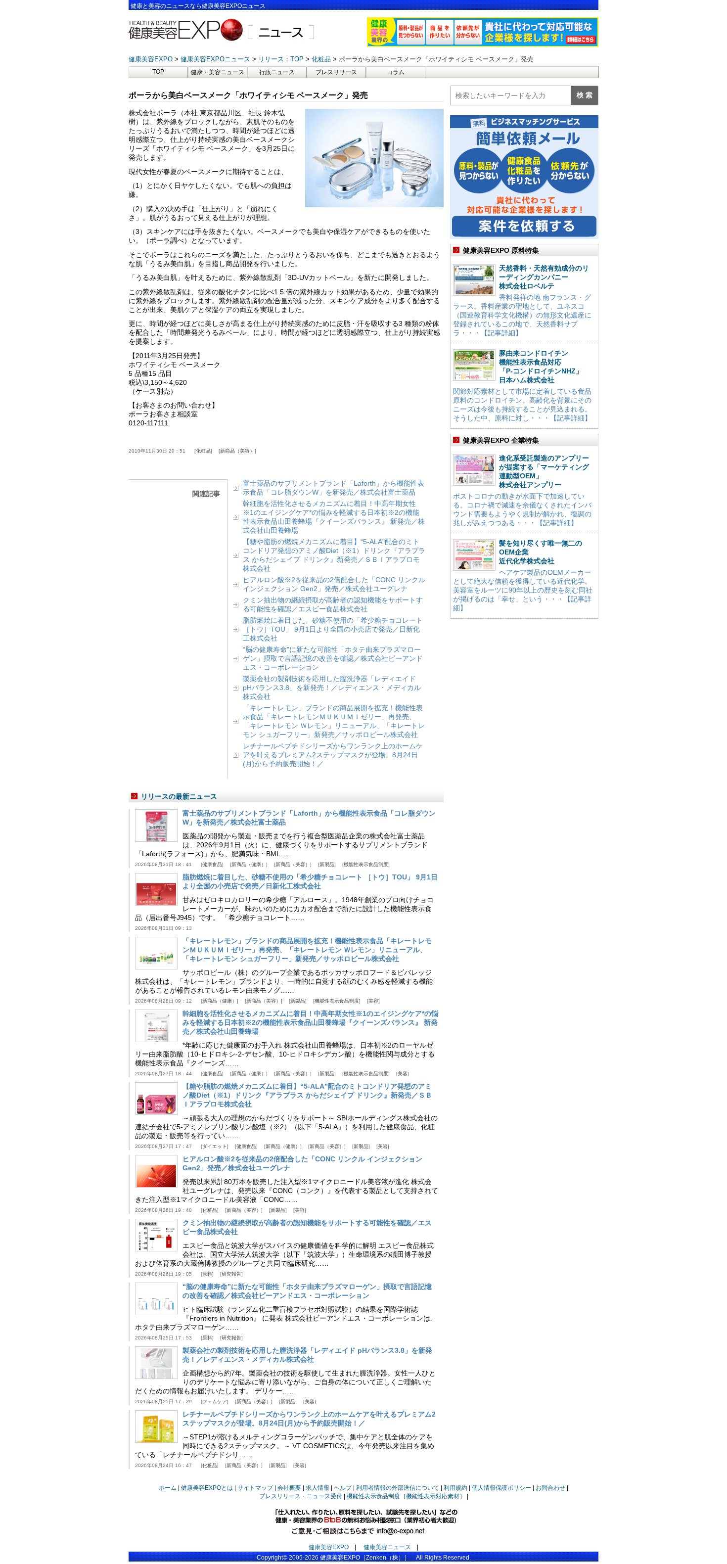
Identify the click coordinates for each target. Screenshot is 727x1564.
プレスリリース (336, 72)
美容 (373, 1001)
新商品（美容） (237, 451)
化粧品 (203, 451)
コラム (396, 72)
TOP (158, 71)
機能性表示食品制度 (366, 864)
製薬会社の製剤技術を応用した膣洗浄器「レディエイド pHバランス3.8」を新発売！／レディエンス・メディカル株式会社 (332, 687)
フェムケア (214, 1401)
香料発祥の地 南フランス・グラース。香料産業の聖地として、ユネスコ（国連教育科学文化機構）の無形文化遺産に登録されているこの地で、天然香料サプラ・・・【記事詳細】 (522, 315)
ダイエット (214, 1146)
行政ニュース (277, 72)
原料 (207, 1274)
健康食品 (212, 864)
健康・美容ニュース (217, 72)
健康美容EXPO (329, 1547)
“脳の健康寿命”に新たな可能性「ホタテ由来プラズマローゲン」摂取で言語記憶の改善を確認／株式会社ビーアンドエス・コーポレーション (333, 658)
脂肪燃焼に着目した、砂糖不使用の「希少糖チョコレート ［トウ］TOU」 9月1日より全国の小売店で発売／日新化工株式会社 (333, 629)
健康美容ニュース (387, 1547)
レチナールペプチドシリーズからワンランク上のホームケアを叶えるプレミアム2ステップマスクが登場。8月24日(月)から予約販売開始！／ (333, 755)
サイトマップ (255, 1487)
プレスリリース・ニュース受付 (300, 1496)
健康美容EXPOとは (207, 1487)
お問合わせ (550, 1487)
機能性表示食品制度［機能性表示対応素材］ (406, 1496)
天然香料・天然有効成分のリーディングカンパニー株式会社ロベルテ (544, 277)
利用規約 (455, 1487)
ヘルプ (343, 1487)
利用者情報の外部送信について (397, 1487)
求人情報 (317, 1487)
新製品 (326, 864)
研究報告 (231, 1274)
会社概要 (289, 1487)
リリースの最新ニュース (179, 796)
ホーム (168, 1487)
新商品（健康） (248, 864)
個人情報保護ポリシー (501, 1487)
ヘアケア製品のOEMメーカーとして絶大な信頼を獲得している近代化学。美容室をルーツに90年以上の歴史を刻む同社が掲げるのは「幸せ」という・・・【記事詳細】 (522, 590)
